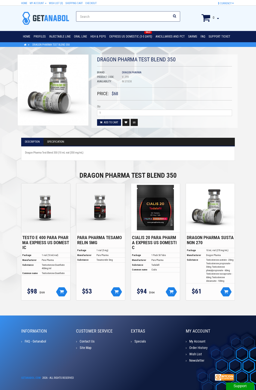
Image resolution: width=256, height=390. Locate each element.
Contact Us (87, 341)
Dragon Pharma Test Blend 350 (51, 44)
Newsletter (196, 360)
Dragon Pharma (131, 72)
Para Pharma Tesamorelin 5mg (99, 240)
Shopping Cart (74, 3)
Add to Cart (110, 122)
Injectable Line (60, 36)
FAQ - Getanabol (35, 341)
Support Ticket (219, 36)
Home (24, 3)
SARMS (192, 36)
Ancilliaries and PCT (170, 36)
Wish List (195, 354)
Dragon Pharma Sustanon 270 (210, 240)
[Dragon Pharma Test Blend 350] (53, 90)
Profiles (40, 36)
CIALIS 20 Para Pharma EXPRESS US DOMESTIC (154, 242)
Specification (55, 141)
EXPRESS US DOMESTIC (130, 36)
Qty (98, 106)
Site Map (85, 348)
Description (32, 141)
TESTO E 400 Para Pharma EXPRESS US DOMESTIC (45, 242)
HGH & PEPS (98, 36)
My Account (37, 3)
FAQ (203, 36)
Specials (140, 341)
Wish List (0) (56, 3)
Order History (198, 348)
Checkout (91, 3)
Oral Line (80, 36)
